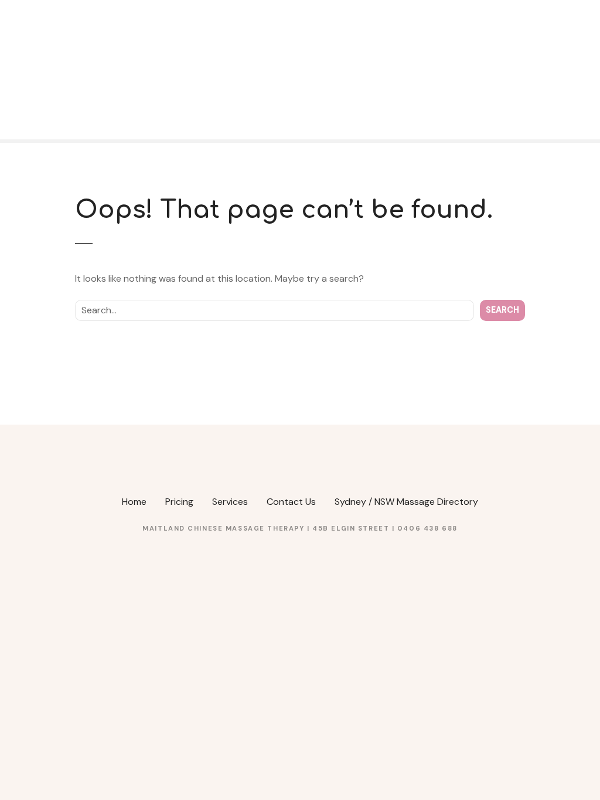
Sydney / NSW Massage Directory (406, 501)
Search (502, 310)
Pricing (179, 501)
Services (230, 501)
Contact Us (291, 501)
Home (134, 501)
